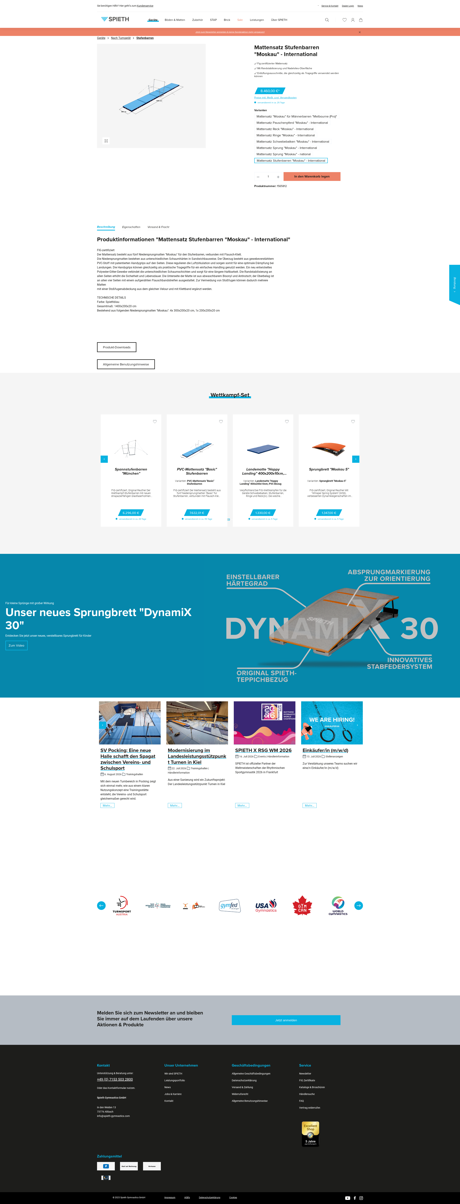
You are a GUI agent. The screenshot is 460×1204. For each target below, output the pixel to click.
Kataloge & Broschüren (312, 1087)
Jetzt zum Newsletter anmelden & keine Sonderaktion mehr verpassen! (230, 32)
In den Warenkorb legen (312, 176)
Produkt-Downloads (116, 347)
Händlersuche (307, 1094)
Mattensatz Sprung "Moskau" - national (284, 154)
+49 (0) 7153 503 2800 (115, 1079)
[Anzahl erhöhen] (278, 176)
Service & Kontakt (329, 6)
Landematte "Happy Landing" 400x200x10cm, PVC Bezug (263, 471)
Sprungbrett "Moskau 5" (329, 469)
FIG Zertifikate (307, 1080)
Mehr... (107, 805)
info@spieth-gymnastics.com (113, 1116)
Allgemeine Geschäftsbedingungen (251, 1073)
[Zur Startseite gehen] (115, 19)
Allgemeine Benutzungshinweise (126, 364)
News (360, 6)
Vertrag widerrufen (309, 1107)
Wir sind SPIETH (173, 1073)
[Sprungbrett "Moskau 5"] (329, 449)
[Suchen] (327, 19)
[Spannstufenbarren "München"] (131, 449)
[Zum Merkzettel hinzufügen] (154, 421)
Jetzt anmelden (286, 1020)
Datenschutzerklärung (244, 1080)
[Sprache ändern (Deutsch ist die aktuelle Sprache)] (315, 6)
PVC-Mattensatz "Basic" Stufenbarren (197, 471)
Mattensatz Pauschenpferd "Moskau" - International (292, 122)
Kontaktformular (117, 1088)
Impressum (169, 1197)
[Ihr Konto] (353, 19)
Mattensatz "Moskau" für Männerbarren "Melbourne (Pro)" (297, 116)
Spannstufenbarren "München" (131, 471)
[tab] (106, 227)
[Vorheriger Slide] (101, 905)
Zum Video (16, 645)
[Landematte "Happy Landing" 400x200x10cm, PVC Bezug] (263, 449)
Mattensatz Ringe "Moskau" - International (286, 135)
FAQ (301, 1100)
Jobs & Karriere (172, 1094)
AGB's (187, 1197)
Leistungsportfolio (174, 1080)
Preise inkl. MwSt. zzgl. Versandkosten (275, 97)
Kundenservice (145, 5)
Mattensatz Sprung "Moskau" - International (287, 148)
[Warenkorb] (361, 19)
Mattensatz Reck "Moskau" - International (285, 129)
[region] (162, 96)
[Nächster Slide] (358, 905)
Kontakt (168, 1100)
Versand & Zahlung (242, 1087)
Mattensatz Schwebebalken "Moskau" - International (293, 141)
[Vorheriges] (104, 459)
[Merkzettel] (344, 19)
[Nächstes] (355, 459)
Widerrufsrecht (240, 1094)
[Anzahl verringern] (258, 176)
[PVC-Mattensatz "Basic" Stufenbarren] (197, 449)
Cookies (233, 1197)
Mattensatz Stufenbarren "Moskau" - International (291, 160)
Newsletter (305, 1073)
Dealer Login (348, 6)
